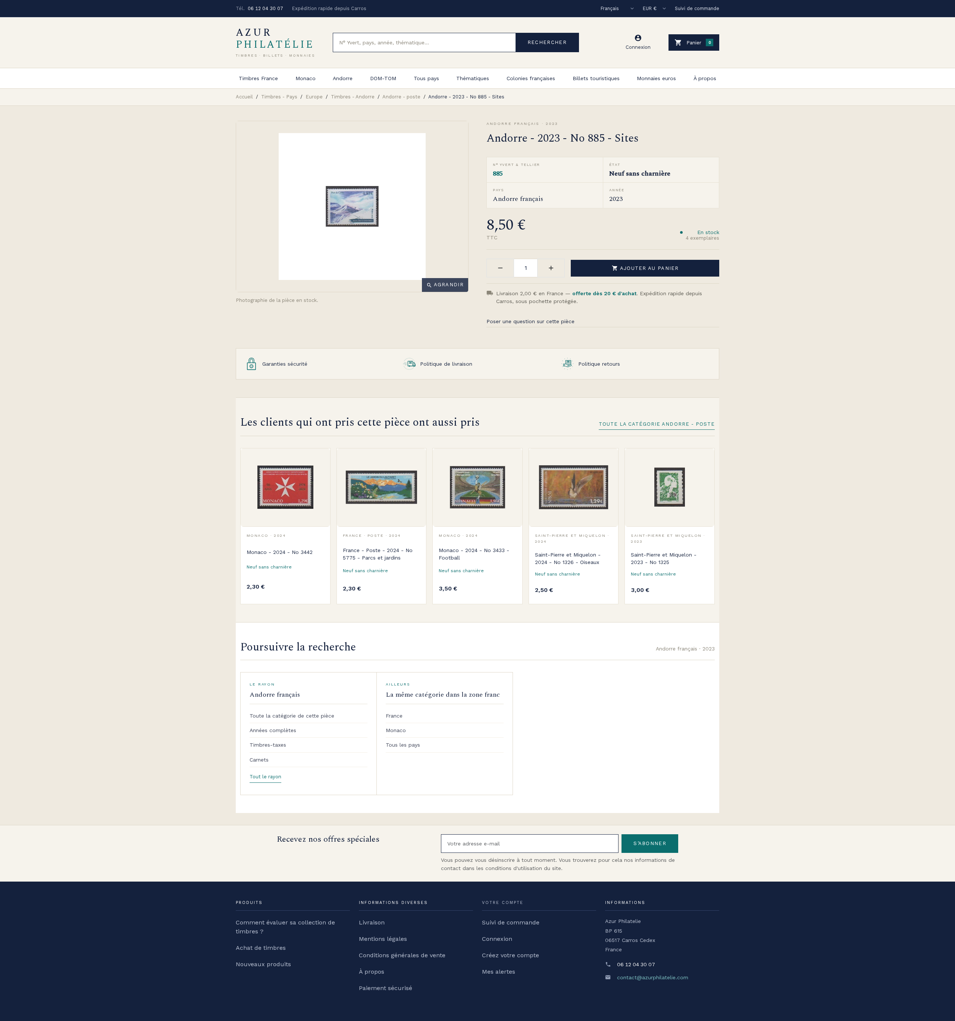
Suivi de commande (697, 8)
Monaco (305, 78)
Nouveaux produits (263, 964)
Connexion (497, 938)
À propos (704, 78)
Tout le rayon (265, 776)
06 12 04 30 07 (265, 8)
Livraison (372, 922)
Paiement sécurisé (385, 988)
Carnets (259, 760)
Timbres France (258, 78)
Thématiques (472, 78)
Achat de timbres (261, 947)
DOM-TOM (383, 78)
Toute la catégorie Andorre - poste (657, 424)
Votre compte (502, 902)
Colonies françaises (531, 78)
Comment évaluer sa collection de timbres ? (285, 927)
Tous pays (426, 78)
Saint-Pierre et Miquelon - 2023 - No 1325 (663, 558)
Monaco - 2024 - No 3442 (280, 552)
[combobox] (424, 42)
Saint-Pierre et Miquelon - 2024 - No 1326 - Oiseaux (568, 558)
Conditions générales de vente (402, 955)
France (394, 716)
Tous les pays (403, 745)
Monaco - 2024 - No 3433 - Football (474, 554)
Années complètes (273, 730)
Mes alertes (498, 971)
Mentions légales (383, 938)
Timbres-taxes (268, 745)
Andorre (343, 78)
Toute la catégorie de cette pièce (292, 716)
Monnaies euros (656, 78)
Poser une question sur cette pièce (530, 321)
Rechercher (547, 42)
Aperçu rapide (319, 475)
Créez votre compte (510, 955)
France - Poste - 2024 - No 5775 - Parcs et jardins (378, 554)
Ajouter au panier (645, 268)
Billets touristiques (596, 78)
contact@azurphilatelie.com (652, 977)
